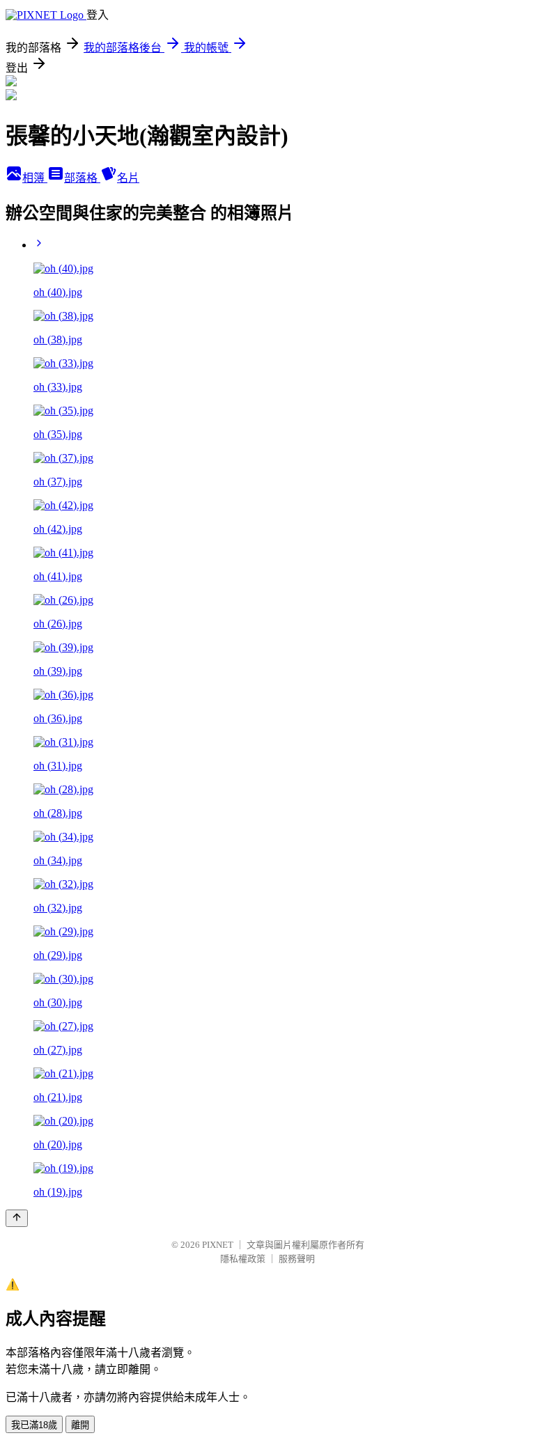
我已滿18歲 (34, 1425)
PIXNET (217, 1244)
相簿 (34, 178)
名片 (128, 178)
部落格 (82, 178)
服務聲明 (297, 1258)
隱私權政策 (242, 1258)
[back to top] (17, 1218)
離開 (80, 1425)
